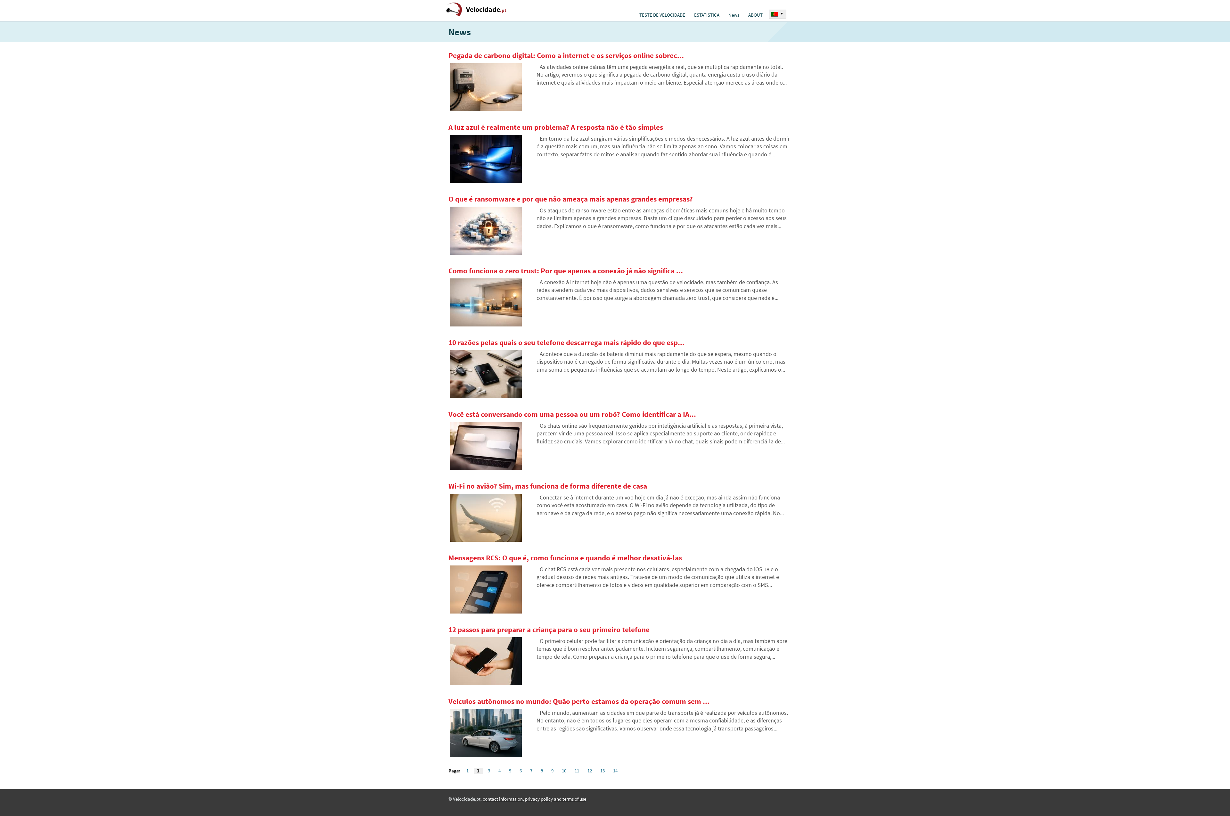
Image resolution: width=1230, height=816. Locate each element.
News (733, 15)
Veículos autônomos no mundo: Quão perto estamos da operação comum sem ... (578, 701)
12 (589, 771)
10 (564, 771)
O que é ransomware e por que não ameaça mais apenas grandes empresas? (570, 198)
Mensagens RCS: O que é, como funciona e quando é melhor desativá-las (565, 557)
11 (577, 771)
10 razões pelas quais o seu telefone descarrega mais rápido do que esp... (566, 342)
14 (615, 771)
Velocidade (486, 9)
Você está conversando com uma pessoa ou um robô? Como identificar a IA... (572, 414)
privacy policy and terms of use (555, 799)
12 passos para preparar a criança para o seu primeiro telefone (549, 629)
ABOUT (755, 15)
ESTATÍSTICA (706, 15)
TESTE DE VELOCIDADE (662, 15)
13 (602, 771)
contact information (503, 799)
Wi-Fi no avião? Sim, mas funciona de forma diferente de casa (547, 486)
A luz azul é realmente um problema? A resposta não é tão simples (555, 127)
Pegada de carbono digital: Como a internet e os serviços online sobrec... (566, 55)
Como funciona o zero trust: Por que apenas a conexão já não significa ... (565, 270)
